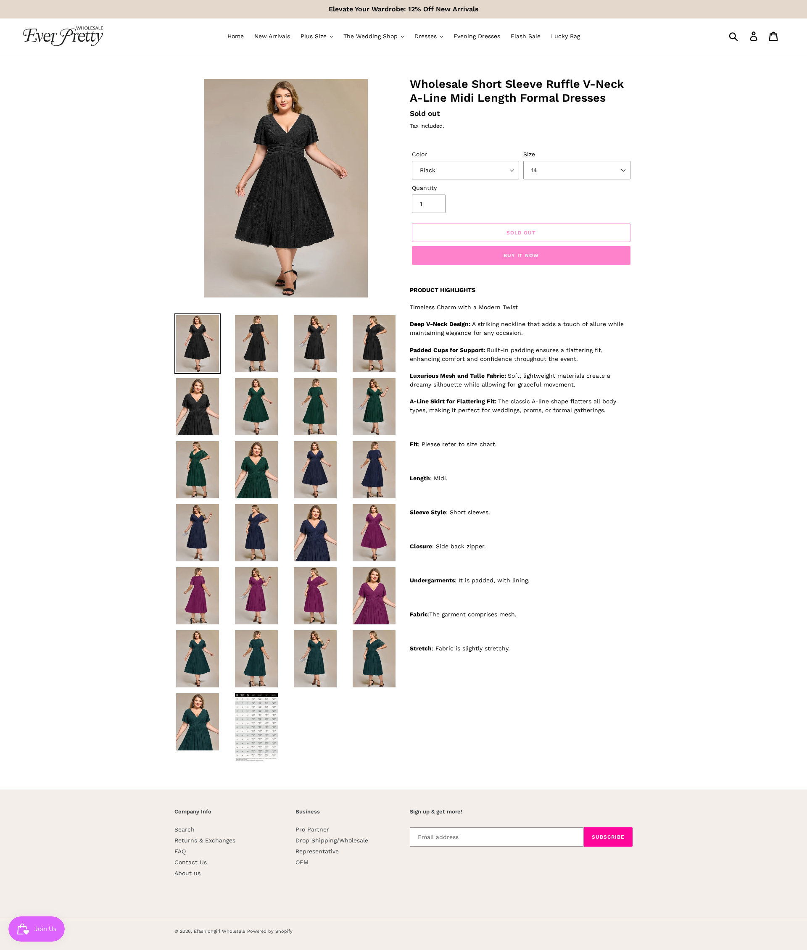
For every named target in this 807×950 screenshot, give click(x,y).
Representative (317, 851)
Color (419, 154)
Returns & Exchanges (204, 840)
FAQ (180, 851)
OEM (302, 862)
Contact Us (190, 862)
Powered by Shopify (270, 931)
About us (187, 873)
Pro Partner (312, 829)
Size (529, 154)
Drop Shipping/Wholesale (331, 840)
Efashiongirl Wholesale (219, 931)
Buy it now (521, 255)
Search (184, 829)
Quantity (424, 187)
